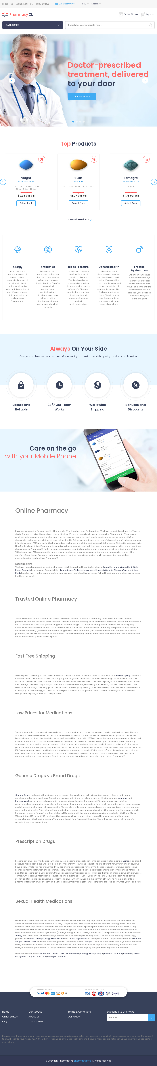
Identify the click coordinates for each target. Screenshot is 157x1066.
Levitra (78, 178)
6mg (130, 186)
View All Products (81, 96)
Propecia (26, 178)
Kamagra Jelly (22, 801)
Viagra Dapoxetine (54, 938)
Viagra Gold (126, 567)
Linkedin (108, 953)
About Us (34, 1016)
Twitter (55, 953)
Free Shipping (123, 675)
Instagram (20, 956)
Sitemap (62, 956)
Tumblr (136, 953)
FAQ (4, 1021)
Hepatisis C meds (104, 570)
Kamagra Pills (87, 953)
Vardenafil (78, 181)
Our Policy (74, 1016)
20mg (74, 186)
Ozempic (26, 570)
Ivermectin (130, 178)
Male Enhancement (69, 953)
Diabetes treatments (84, 570)
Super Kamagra (111, 567)
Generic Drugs (22, 795)
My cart (150, 14)
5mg (29, 186)
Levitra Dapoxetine (78, 938)
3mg (125, 186)
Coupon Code (34, 956)
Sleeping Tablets (122, 570)
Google (99, 953)
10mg (68, 186)
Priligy (19, 935)
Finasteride (26, 181)
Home (6, 1011)
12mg (136, 186)
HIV (44, 956)
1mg (23, 186)
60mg (88, 186)
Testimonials (36, 1021)
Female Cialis (29, 941)
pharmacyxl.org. (83, 1060)
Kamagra (122, 798)
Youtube (118, 953)
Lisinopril (127, 860)
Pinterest (127, 953)
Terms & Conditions (80, 1011)
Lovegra (88, 941)
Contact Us (35, 1011)
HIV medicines (66, 570)
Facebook (45, 953)
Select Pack (26, 203)
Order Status (131, 14)
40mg (81, 186)
